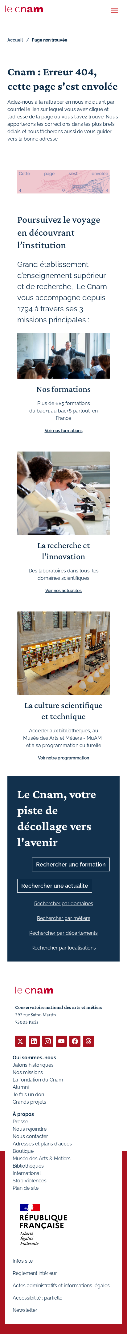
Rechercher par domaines (63, 903)
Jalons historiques (33, 1065)
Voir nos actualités (63, 590)
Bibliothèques (28, 1166)
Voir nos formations (64, 430)
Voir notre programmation (63, 757)
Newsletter (25, 1310)
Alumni (21, 1087)
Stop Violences (30, 1181)
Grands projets (29, 1102)
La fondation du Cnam (38, 1080)
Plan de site (26, 1188)
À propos (23, 1114)
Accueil (15, 40)
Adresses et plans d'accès (42, 1144)
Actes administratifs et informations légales (61, 1285)
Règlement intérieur (35, 1273)
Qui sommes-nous (34, 1058)
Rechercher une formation (71, 864)
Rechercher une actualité (54, 885)
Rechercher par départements (63, 933)
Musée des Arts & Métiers (42, 1158)
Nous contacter (30, 1136)
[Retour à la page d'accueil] (24, 9)
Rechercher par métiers (63, 918)
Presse (20, 1122)
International (27, 1173)
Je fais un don (28, 1094)
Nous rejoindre (30, 1129)
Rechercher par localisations (63, 948)
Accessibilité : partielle (37, 1298)
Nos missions (28, 1072)
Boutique (23, 1151)
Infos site (23, 1261)
